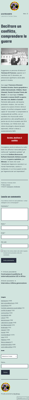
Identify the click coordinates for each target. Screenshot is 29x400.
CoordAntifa (4, 315)
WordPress (16, 394)
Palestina (3, 339)
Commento (5, 206)
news (2, 337)
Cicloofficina (5, 305)
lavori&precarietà (6, 325)
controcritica (5, 313)
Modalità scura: (22, 398)
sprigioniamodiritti (6, 344)
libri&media (17, 186)
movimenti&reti (5, 335)
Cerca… (3, 362)
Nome (3, 224)
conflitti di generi (6, 310)
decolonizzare (5, 320)
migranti (3, 330)
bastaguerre (10, 186)
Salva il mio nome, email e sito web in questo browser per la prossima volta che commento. (15, 253)
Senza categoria (6, 342)
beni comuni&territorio (7, 303)
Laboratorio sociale (6, 322)
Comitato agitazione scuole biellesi (11, 308)
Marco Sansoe (6, 184)
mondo (3, 332)
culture (3, 318)
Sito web (3, 242)
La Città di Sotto (6, 14)
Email (3, 233)
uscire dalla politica (6, 347)
